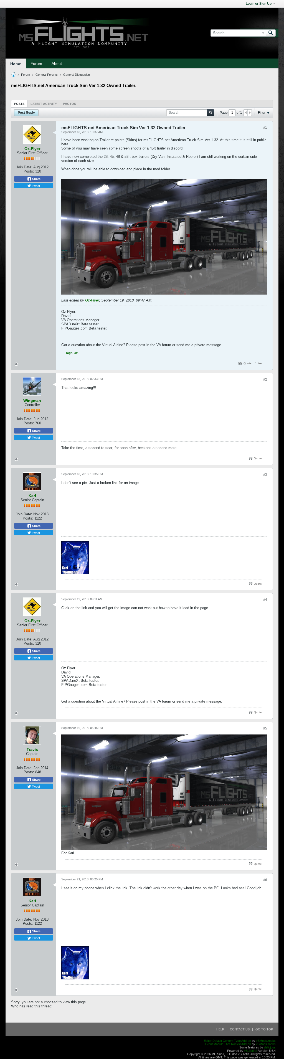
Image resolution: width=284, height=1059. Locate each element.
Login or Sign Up (259, 4)
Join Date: (24, 167)
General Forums (47, 74)
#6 (265, 880)
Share (35, 179)
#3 (265, 475)
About (57, 63)
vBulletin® (250, 1050)
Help (220, 1029)
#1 (265, 128)
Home (15, 64)
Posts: (29, 171)
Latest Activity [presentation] (44, 103)
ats (76, 352)
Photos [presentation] (69, 103)
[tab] (19, 103)
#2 (265, 379)
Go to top (264, 1029)
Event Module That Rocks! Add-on (228, 1044)
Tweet (35, 185)
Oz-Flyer (32, 148)
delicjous (270, 1047)
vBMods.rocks (266, 1040)
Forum (36, 63)
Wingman (32, 400)
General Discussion (76, 74)
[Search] (271, 33)
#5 (265, 728)
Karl (32, 495)
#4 (265, 600)
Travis (32, 749)
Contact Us (240, 1029)
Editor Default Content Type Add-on (227, 1040)
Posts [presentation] (19, 103)
